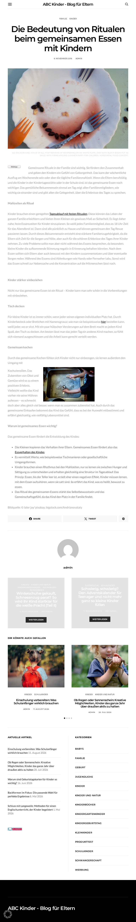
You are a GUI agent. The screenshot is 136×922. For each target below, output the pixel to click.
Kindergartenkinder (29, 587)
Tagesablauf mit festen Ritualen (68, 213)
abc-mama (46, 611)
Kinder (73, 19)
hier (103, 321)
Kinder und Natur (40, 585)
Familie (63, 19)
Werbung (82, 869)
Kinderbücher (85, 804)
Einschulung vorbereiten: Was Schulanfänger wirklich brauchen (36, 701)
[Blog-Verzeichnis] (15, 828)
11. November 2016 (92, 611)
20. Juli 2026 (105, 712)
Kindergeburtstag (88, 823)
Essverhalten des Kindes (29, 452)
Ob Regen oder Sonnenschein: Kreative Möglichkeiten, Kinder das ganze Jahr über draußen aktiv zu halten (100, 703)
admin (79, 58)
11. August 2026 (41, 709)
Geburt (80, 767)
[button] (64, 718)
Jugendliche (92, 585)
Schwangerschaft (88, 860)
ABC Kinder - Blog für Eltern (68, 4)
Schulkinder (37, 590)
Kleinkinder (49, 587)
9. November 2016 (63, 58)
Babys (79, 748)
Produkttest (84, 841)
